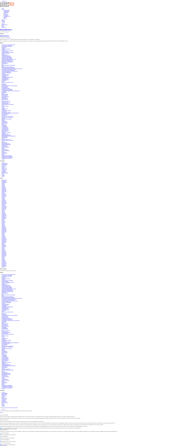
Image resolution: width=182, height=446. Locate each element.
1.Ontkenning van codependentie (7, 46)
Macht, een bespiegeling (5, 359)
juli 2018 (3, 209)
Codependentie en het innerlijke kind (7, 77)
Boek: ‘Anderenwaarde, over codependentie (8, 65)
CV (2, 83)
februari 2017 (4, 221)
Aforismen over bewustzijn (6, 278)
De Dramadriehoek (5, 87)
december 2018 (4, 206)
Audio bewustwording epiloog (6, 56)
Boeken (3, 295)
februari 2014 (4, 244)
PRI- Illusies (4, 371)
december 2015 (4, 228)
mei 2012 (3, 258)
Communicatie (4, 80)
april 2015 (3, 235)
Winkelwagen (4, 152)
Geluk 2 (3, 336)
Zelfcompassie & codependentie (6, 158)
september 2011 (4, 265)
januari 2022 (4, 188)
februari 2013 (4, 250)
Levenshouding (4, 125)
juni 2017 (3, 220)
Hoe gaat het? (4, 115)
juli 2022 (3, 183)
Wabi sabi (3, 148)
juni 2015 (3, 233)
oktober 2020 (4, 195)
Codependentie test (5, 78)
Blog (2, 64)
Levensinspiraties (4, 126)
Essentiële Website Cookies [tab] (4, 419)
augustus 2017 (4, 218)
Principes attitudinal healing (6, 143)
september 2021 (4, 191)
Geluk (3, 105)
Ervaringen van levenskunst (6, 102)
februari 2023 (4, 180)
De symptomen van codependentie (7, 319)
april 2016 (3, 225)
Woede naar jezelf (4, 382)
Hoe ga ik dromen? (5, 114)
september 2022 (4, 182)
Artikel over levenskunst (5, 53)
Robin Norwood (4, 145)
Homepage (3, 347)
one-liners (3, 175)
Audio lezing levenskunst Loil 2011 (7, 289)
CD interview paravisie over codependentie (8, 70)
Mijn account (4, 131)
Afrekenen (3, 49)
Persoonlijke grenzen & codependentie (7, 140)
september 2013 (4, 246)
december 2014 (4, 238)
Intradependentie (4, 121)
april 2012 (3, 259)
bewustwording (4, 165)
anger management (5, 163)
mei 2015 (3, 234)
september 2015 (4, 231)
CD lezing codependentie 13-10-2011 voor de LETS (10, 71)
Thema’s (3, 377)
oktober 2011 (4, 264)
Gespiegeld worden (5, 108)
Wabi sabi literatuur (5, 149)
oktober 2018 (4, 208)
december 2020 (4, 194)
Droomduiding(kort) (5, 98)
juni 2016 (3, 223)
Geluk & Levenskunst (5, 106)
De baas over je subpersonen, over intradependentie (9, 85)
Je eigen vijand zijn (5, 122)
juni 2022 (3, 184)
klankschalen (4, 401)
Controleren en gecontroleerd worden (7, 82)
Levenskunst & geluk (5, 127)
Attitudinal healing (4, 284)
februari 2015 (4, 237)
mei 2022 (3, 185)
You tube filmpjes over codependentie (7, 157)
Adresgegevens (4, 47)
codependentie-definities (5, 79)
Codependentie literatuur (5, 307)
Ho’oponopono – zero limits (6, 112)
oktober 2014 (4, 240)
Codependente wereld (5, 75)
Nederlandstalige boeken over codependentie (8, 365)
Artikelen (3, 54)
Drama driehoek (4, 92)
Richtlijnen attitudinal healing (6, 144)
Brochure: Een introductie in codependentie (8, 67)
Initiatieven (3, 120)
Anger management (5, 51)
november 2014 (4, 239)
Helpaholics (3, 109)
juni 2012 (3, 257)
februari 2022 (4, 187)
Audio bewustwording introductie (7, 57)
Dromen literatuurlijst (5, 94)
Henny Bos (8, 37)
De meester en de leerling (5, 88)
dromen (3, 167)
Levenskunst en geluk (5, 128)
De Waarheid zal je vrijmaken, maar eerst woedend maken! (11, 90)
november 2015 (4, 229)
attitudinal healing (4, 164)
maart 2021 (3, 193)
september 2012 (4, 255)
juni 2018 (3, 210)
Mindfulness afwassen (5, 134)
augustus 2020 (4, 196)
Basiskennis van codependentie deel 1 (7, 290)
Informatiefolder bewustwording (7, 348)
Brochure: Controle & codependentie (7, 66)
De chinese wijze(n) (5, 86)
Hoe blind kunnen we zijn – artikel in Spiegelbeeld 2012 (10, 342)
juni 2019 (3, 204)
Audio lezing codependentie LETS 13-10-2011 (9, 59)
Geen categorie (4, 169)
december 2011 (4, 262)
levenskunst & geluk (5, 402)
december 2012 (4, 252)
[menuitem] (92, 8)
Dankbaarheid (4, 313)
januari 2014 (4, 245)
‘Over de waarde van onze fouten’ (7, 45)
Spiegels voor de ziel (5, 146)
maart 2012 (3, 260)
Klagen (3, 353)
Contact (3, 81)
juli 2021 (3, 192)
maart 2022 (3, 186)
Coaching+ (3, 73)
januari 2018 (4, 214)
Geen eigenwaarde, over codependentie (8, 104)
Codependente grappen (5, 74)
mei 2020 (3, 198)
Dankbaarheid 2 (4, 84)
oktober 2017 (4, 216)
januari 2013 (4, 251)
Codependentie (4, 76)
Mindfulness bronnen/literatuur (6, 135)
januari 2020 (4, 201)
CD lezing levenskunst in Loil (6, 301)
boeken (3, 166)
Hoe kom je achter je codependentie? (7, 116)
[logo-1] (7, 6)
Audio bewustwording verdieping (7, 58)
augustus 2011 (4, 266)
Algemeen (3, 162)
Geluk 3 (3, 107)
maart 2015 (3, 236)
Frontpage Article (4, 168)
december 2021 (4, 189)
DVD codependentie (5, 99)
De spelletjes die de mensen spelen (7, 318)
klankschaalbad (4, 171)
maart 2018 (3, 213)
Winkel (3, 151)
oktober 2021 (4, 190)
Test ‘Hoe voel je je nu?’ (5, 376)
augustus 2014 (4, 242)
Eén (2, 100)
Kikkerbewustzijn (4, 123)
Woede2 (3, 154)
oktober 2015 (4, 230)
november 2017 (4, 215)
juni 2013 (3, 248)
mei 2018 (3, 211)
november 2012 (4, 253)
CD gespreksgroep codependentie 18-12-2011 (9, 69)
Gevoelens (3, 170)
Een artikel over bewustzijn (6, 330)
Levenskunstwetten (5, 129)
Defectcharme (4, 91)
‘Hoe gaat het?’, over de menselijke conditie (8, 44)
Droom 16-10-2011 (5, 324)
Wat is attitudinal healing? (6, 150)
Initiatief (3, 119)
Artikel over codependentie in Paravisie (8, 52)
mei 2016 (3, 224)
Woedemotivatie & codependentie (7, 155)
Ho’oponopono (4, 111)
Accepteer (1, 412)
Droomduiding (4, 97)
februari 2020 (4, 200)
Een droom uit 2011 (5, 101)
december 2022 (4, 181)
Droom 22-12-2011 (5, 325)
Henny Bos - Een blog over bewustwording (10, 407)
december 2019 (4, 202)
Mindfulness (4, 133)
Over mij (3, 138)
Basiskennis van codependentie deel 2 (7, 61)
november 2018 (4, 207)
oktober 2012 (4, 254)
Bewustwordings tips (5, 63)
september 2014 (4, 241)
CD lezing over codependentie (6, 72)
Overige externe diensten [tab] (3, 429)
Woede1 (3, 383)
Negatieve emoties (4, 136)
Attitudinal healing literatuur (6, 55)
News (3, 173)
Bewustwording (4, 62)
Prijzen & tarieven (4, 142)
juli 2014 (3, 243)
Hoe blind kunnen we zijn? (6, 113)
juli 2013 (3, 247)
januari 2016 (4, 227)
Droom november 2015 (5, 96)
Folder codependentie (5, 103)
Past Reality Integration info (6, 139)
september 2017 (4, 217)
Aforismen (3, 48)
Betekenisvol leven (4, 35)
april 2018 (3, 212)
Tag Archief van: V (6, 29)
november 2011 (4, 263)
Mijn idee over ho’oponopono (6, 132)
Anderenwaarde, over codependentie (7, 50)
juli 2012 (3, 256)
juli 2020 (3, 197)
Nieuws (3, 174)
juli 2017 (3, 219)
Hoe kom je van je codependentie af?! (7, 117)
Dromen (3, 93)
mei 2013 (3, 249)
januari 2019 (4, 205)
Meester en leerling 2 (5, 130)
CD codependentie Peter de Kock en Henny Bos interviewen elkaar (12, 68)
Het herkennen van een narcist (6, 110)
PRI (2, 141)
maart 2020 (3, 199)
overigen (3, 176)
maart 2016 (3, 226)
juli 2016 (3, 222)
